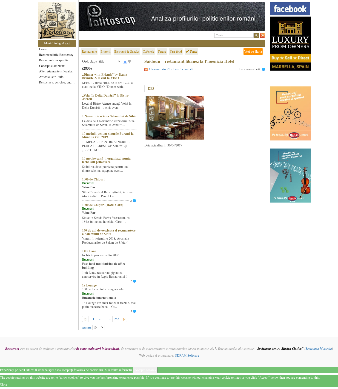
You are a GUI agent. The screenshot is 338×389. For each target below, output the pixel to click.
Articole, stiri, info (51, 76)
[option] (172, 16)
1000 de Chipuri (93, 179)
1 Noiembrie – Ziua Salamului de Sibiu (109, 116)
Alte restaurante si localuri (56, 71)
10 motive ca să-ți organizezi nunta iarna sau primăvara (106, 160)
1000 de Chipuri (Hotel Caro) (102, 204)
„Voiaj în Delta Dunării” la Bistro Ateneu (105, 97)
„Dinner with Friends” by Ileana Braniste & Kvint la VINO (104, 76)
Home (43, 49)
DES (151, 88)
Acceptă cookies (145, 370)
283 (116, 319)
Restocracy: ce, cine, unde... (57, 82)
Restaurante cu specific (54, 60)
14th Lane (89, 251)
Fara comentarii (249, 69)
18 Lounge (89, 285)
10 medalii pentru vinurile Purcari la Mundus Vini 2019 (108, 135)
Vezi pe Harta (253, 51)
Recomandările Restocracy (56, 54)
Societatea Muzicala (319, 348)
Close (3, 384)
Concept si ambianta (52, 65)
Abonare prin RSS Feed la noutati (171, 69)
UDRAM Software (187, 355)
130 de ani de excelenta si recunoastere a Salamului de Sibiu (108, 232)
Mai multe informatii (118, 370)
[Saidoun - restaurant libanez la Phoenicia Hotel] (174, 117)
